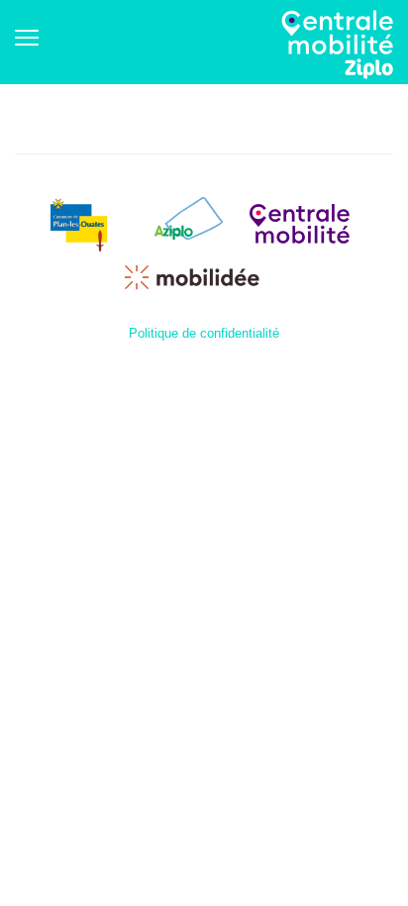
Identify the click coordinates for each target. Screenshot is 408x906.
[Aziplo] (186, 222)
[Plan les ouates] (79, 222)
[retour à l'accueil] (337, 44)
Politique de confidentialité (204, 333)
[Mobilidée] (192, 275)
